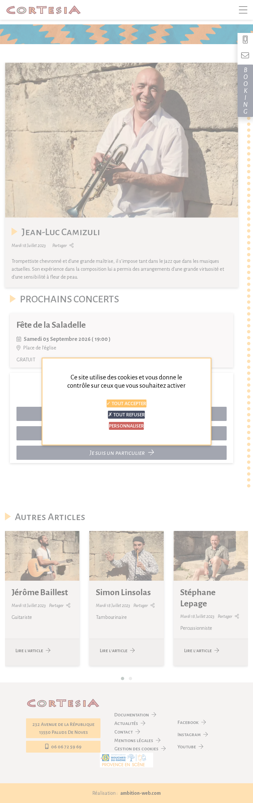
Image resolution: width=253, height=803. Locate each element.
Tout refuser (128, 414)
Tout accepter (128, 403)
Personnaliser (126, 426)
